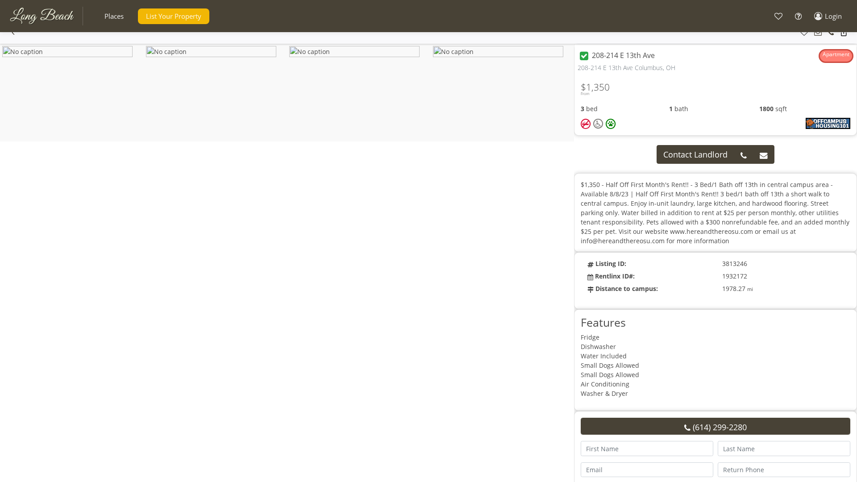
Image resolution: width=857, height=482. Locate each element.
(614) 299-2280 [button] (719, 427)
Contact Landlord (695, 154)
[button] (114, 16)
